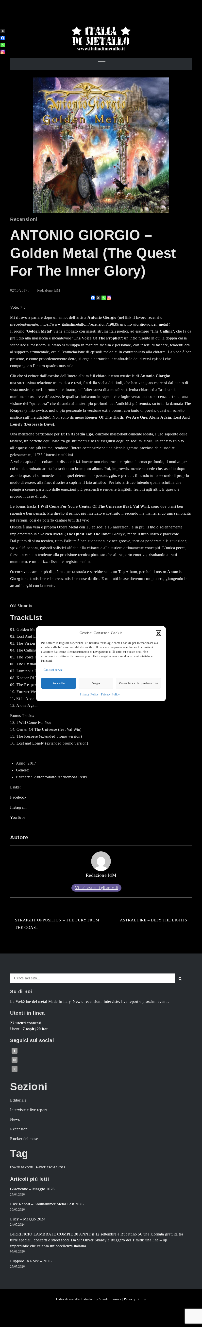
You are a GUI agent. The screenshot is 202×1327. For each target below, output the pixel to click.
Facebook (18, 797)
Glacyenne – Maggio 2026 (32, 1189)
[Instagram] (109, 298)
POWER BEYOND (21, 1167)
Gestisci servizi (53, 670)
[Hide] (2, 60)
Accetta (58, 683)
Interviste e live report (28, 1110)
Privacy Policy (89, 694)
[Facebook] (93, 298)
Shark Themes (110, 1299)
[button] (158, 632)
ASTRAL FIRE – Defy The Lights (153, 920)
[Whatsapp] (103, 298)
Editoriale (18, 1100)
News (15, 1119)
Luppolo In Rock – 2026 (30, 1261)
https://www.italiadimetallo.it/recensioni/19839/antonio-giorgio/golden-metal (104, 324)
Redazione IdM (48, 290)
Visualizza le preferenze (138, 683)
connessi (25, 1023)
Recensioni (23, 219)
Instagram (18, 807)
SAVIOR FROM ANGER (50, 1167)
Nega (96, 683)
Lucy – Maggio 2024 (27, 1219)
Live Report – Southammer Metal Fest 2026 (47, 1204)
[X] (98, 298)
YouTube (17, 817)
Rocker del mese (24, 1139)
